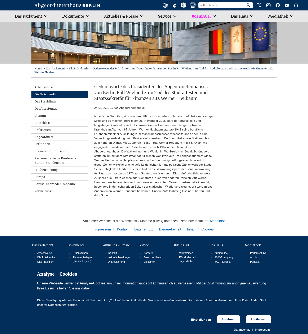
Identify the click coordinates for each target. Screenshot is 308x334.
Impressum (262, 329)
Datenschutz (242, 329)
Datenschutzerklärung (62, 304)
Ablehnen (229, 319)
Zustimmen (259, 319)
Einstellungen (201, 319)
